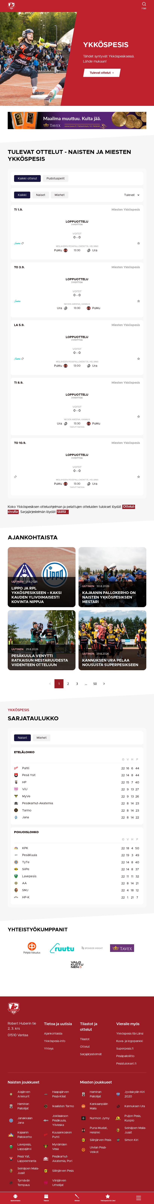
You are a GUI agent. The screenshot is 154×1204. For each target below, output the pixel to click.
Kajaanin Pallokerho (24, 1134)
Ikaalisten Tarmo (63, 1106)
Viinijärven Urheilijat (59, 1183)
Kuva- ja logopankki (129, 1041)
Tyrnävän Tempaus (23, 1183)
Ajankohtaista (53, 1033)
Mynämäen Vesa (59, 1147)
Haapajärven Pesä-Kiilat (60, 1094)
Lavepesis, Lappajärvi (24, 1147)
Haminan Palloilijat (23, 1106)
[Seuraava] (104, 683)
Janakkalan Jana (24, 1120)
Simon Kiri (131, 1140)
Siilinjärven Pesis (63, 1170)
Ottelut (85, 1046)
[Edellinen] (49, 683)
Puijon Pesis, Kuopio (133, 1118)
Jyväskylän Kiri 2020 (135, 1094)
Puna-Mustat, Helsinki (99, 1130)
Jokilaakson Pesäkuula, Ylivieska (60, 1120)
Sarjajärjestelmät (91, 1054)
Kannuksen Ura (135, 1106)
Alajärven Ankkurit (23, 1094)
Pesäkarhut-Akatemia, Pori (62, 1159)
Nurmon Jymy (99, 1118)
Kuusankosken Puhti (62, 1134)
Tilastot (85, 1039)
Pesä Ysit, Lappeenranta (26, 1159)
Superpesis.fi (125, 1048)
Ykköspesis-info (54, 1041)
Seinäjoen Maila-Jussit (28, 1171)
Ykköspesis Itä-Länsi (129, 1033)
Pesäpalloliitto (125, 1056)
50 (95, 684)
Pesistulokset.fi (126, 1063)
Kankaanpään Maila (99, 1106)
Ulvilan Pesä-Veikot (98, 1150)
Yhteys (48, 1048)
